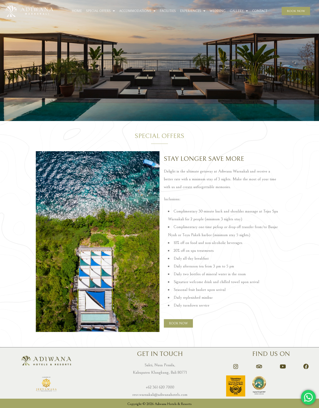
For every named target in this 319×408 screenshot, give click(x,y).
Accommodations (135, 11)
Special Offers (98, 11)
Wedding (217, 11)
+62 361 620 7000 (160, 387)
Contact (259, 11)
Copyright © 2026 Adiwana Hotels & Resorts (159, 404)
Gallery (237, 11)
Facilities (168, 11)
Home (77, 11)
